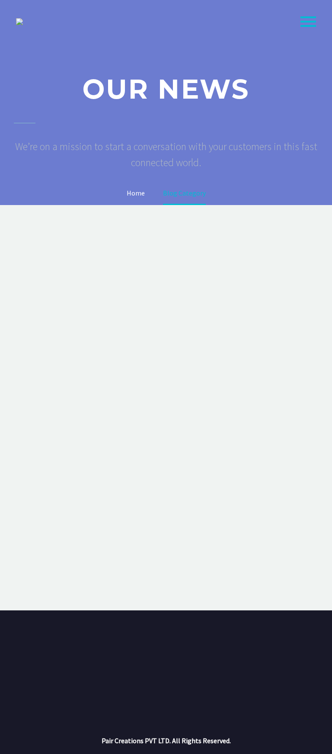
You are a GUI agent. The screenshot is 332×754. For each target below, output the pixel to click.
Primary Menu (308, 21)
